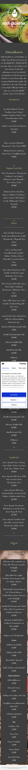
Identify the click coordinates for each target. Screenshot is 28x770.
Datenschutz (17, 768)
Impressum (10, 768)
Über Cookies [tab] (22, 368)
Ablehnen (14, 405)
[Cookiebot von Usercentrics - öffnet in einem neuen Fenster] (19, 364)
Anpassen (13, 399)
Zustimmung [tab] (5, 368)
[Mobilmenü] (26, 1)
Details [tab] (14, 368)
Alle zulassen (14, 394)
